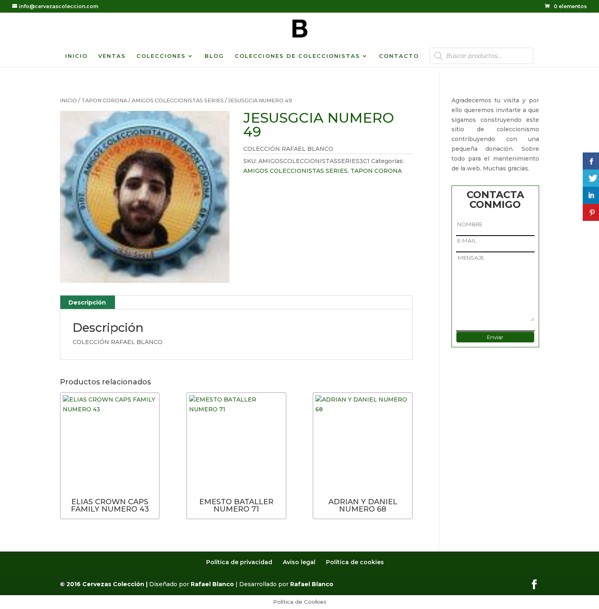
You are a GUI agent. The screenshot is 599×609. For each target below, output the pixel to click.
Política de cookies (355, 562)
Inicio (68, 100)
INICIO (76, 56)
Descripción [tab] (87, 302)
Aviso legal (299, 562)
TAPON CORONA (104, 100)
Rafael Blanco (212, 584)
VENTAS (112, 56)
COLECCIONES (161, 56)
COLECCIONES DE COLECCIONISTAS (297, 56)
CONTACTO (399, 56)
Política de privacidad (239, 562)
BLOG (214, 56)
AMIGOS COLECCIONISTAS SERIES (178, 100)
